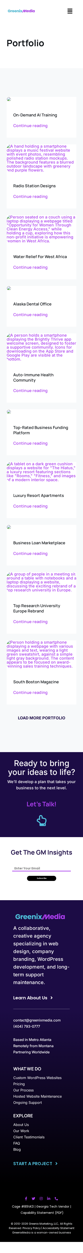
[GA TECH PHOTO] (41, 574)
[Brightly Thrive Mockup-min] (41, 335)
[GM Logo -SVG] (22, 11)
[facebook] (26, 1198)
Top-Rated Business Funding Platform (40, 430)
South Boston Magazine (36, 681)
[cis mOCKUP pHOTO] (41, 642)
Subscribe (41, 878)
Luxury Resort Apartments (38, 495)
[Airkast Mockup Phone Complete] (41, 146)
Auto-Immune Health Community (33, 377)
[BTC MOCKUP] (9, 411)
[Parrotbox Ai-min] (9, 99)
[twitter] (33, 1198)
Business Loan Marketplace (39, 542)
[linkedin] (48, 1198)
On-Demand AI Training (35, 115)
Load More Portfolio (41, 718)
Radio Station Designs (34, 185)
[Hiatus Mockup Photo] (41, 463)
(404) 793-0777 (26, 1026)
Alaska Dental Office (32, 304)
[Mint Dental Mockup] (9, 288)
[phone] (56, 1198)
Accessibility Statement (58, 1228)
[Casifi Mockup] (9, 526)
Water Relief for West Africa (40, 256)
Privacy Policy (32, 1228)
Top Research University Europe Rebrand (36, 608)
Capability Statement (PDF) (42, 1213)
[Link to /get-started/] (41, 820)
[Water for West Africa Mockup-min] (41, 217)
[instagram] (41, 1198)
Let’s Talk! (41, 804)
